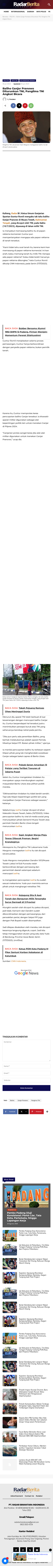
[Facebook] (13, 105)
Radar (14, 213)
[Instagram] (23, 1550)
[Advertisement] (26, 49)
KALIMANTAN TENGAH (27, 80)
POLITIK (12, 17)
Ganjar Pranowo (23, 1100)
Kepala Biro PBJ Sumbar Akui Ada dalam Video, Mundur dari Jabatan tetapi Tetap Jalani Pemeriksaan (33, 1420)
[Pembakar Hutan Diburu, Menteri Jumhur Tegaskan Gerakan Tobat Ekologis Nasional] (10, 1450)
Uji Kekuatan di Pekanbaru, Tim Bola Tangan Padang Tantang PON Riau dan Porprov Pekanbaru (34, 1247)
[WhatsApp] (31, 105)
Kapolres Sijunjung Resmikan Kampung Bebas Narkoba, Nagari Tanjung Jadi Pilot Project (32, 1275)
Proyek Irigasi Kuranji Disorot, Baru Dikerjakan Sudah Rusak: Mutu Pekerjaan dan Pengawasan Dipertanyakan (33, 1393)
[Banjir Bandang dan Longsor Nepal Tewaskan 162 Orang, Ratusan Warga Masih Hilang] (10, 1263)
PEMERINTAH (12, 1210)
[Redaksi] (5, 99)
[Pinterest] (25, 105)
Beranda (5, 17)
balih (18, 810)
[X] (19, 105)
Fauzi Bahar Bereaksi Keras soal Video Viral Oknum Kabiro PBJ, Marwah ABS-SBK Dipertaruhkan (32, 1434)
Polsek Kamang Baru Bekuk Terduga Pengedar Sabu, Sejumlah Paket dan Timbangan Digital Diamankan (34, 1406)
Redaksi (12, 99)
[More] (47, 1111)
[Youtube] (37, 1550)
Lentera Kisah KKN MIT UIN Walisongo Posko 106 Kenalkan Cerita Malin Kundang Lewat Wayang (34, 1462)
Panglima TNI (35, 1100)
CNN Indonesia (18, 961)
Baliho (12, 1100)
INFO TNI (15, 80)
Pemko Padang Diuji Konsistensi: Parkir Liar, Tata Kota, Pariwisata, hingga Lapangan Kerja (24, 1216)
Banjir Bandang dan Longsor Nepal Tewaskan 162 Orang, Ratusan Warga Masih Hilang (34, 1261)
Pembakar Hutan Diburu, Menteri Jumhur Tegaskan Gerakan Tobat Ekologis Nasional (32, 1448)
